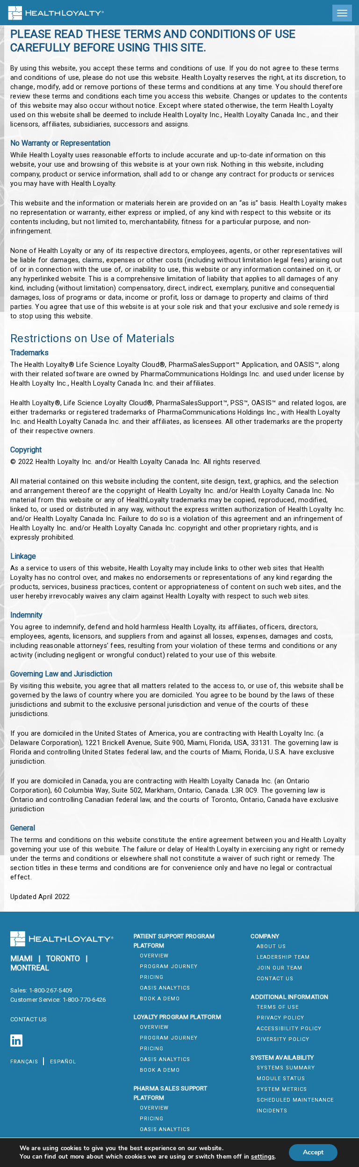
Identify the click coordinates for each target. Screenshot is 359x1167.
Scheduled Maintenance (295, 1100)
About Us (271, 946)
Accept (313, 1152)
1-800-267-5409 (50, 990)
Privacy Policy (280, 1018)
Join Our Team (279, 968)
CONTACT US (28, 1019)
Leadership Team (283, 957)
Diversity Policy (283, 1039)
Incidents (272, 1111)
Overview (154, 956)
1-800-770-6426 (84, 999)
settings (262, 1157)
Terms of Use (278, 1007)
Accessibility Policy (289, 1029)
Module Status (281, 1079)
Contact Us (275, 979)
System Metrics (282, 1089)
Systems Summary (286, 1068)
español (63, 1062)
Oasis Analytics (165, 988)
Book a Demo (160, 999)
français (24, 1062)
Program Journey (169, 966)
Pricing (152, 977)
